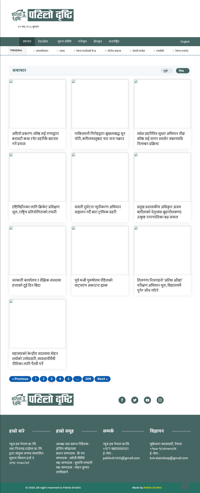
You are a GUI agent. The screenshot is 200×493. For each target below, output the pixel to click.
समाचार (27, 41)
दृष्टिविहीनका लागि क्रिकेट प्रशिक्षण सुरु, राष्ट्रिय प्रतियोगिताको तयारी (36, 210)
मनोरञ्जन (82, 41)
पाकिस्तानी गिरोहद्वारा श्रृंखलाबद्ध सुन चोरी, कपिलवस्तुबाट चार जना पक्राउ (100, 136)
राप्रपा (62, 51)
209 (88, 379)
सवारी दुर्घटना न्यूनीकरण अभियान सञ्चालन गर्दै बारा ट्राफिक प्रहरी (98, 210)
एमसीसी (160, 51)
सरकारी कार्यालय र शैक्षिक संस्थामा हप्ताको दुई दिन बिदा (36, 283)
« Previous (20, 379)
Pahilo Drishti (153, 487)
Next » (102, 379)
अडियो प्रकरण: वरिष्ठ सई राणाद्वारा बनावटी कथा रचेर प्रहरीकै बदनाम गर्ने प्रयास (35, 138)
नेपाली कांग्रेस (138, 51)
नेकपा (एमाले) (181, 51)
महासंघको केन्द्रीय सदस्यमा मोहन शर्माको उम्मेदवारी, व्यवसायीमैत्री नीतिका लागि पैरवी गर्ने (35, 358)
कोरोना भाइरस (114, 51)
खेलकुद (98, 41)
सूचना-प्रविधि (64, 41)
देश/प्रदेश (43, 41)
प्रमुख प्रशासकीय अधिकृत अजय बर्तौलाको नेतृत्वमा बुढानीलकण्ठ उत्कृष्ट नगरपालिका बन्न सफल (159, 212)
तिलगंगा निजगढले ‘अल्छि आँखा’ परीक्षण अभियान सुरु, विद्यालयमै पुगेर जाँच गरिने (159, 285)
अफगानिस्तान (42, 51)
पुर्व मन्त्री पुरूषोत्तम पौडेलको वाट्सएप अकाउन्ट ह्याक (93, 283)
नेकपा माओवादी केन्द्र (86, 51)
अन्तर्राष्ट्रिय (114, 41)
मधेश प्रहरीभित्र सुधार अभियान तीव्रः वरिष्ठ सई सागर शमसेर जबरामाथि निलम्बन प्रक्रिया (161, 138)
